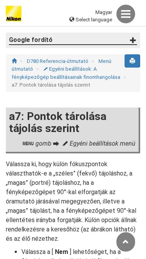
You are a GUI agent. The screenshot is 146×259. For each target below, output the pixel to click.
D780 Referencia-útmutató (58, 61)
